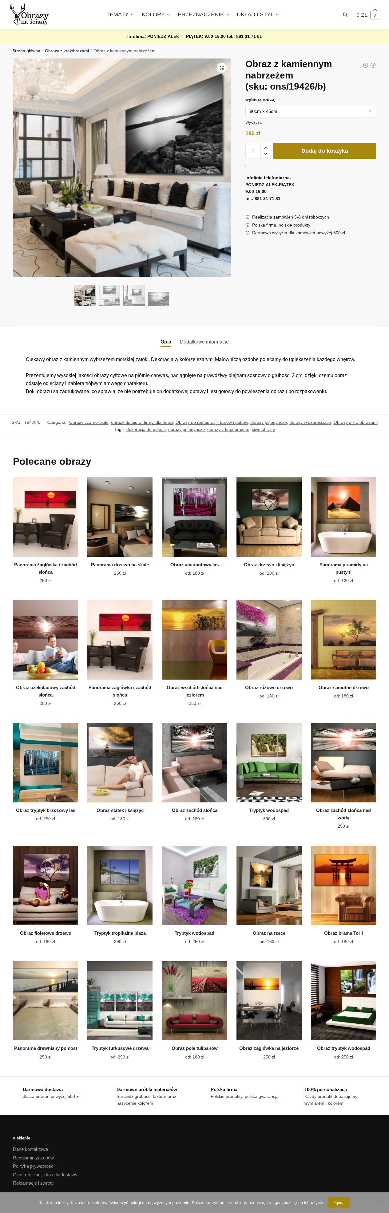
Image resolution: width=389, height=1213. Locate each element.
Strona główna (26, 51)
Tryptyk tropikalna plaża (120, 933)
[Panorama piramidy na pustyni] (343, 517)
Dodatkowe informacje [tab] (204, 341)
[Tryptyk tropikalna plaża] (120, 885)
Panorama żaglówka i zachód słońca (45, 568)
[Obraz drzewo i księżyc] (269, 517)
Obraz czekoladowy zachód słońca (45, 691)
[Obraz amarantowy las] (194, 517)
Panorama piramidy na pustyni (344, 568)
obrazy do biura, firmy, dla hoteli (142, 422)
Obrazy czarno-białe (89, 422)
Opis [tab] (166, 341)
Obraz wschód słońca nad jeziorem (195, 691)
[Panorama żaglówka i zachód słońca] (45, 517)
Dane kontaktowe (30, 1149)
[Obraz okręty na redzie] (366, 65)
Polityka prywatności (33, 1166)
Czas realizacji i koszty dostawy (45, 1174)
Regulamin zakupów (33, 1157)
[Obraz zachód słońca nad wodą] (343, 762)
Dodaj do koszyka (324, 151)
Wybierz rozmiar (45, 593)
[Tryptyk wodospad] (269, 762)
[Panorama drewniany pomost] (45, 1001)
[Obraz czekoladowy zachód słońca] (45, 640)
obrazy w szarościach (310, 422)
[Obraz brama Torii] (343, 885)
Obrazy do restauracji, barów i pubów (212, 422)
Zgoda (338, 1202)
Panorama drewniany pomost (45, 1048)
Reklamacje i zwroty (33, 1183)
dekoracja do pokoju (146, 429)
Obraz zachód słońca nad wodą (343, 814)
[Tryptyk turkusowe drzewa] (120, 1001)
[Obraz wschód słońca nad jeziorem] (194, 640)
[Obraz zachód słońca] (194, 762)
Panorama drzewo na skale (120, 564)
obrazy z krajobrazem (228, 429)
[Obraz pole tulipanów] (194, 1001)
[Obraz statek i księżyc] (120, 762)
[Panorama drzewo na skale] (120, 517)
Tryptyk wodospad (269, 810)
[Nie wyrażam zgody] (381, 1202)
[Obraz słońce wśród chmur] (373, 65)
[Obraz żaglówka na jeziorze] (269, 1001)
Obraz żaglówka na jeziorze (269, 1048)
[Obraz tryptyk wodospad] (343, 1001)
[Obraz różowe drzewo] (269, 640)
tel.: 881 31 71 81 (244, 36)
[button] (222, 68)
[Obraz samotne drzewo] (343, 640)
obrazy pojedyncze (268, 422)
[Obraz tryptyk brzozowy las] (45, 762)
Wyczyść (253, 122)
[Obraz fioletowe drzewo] (45, 885)
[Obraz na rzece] (269, 885)
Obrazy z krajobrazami (67, 51)
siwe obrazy (263, 429)
